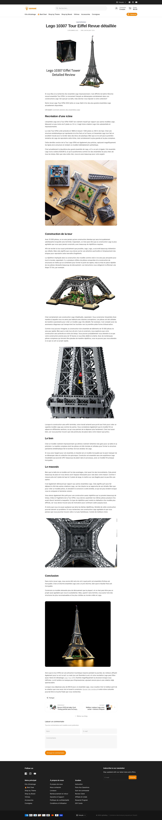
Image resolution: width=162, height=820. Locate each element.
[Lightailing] (31, 8)
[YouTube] (136, 2)
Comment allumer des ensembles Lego (66, 110)
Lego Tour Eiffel (70, 678)
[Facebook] (129, 2)
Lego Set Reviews (81, 22)
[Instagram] (133, 2)
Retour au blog (82, 716)
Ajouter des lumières (89, 689)
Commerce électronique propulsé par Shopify (123, 815)
